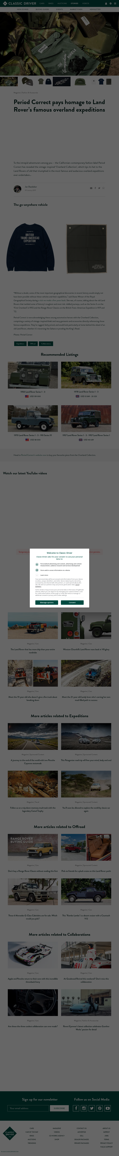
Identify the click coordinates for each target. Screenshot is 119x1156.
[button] (59, 575)
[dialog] (59, 578)
